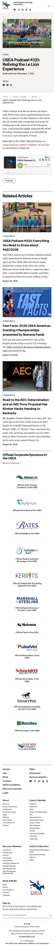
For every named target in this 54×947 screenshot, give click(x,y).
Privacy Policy (35, 926)
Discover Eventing (12, 789)
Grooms (6, 855)
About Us (6, 804)
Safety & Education (39, 846)
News (34, 97)
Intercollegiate (34, 825)
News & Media (10, 881)
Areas (5, 815)
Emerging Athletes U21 (11, 863)
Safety (31, 860)
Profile (6, 55)
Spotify (23, 145)
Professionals (7, 852)
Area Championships (37, 833)
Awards (32, 831)
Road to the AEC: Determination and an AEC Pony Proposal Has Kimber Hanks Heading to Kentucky (26, 406)
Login (5, 793)
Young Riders (7, 860)
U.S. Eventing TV (9, 890)
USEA (5, 97)
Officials (32, 857)
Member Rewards (9, 866)
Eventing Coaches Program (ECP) (39, 851)
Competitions (9, 236)
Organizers (33, 839)
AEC (31, 815)
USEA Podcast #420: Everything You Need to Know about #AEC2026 (26, 245)
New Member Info (9, 868)
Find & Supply (29, 940)
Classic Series (34, 823)
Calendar (32, 804)
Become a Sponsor (11, 463)
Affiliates (6, 817)
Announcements (38, 777)
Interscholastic (34, 828)
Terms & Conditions (21, 926)
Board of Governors (10, 806)
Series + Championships (38, 812)
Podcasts (6, 892)
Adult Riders (7, 858)
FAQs (32, 769)
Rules (31, 809)
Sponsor (6, 825)
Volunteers (33, 836)
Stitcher (45, 145)
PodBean (32, 145)
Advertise (6, 895)
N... (24, 351)
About (6, 800)
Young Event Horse (36, 820)
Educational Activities (37, 854)
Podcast (9, 181)
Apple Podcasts (10, 145)
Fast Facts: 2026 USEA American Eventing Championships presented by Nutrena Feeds (27, 330)
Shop (5, 777)
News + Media (20, 97)
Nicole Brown (11, 74)
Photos (5, 887)
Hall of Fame (7, 820)
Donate (6, 769)
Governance (7, 809)
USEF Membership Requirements (9, 872)
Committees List (9, 823)
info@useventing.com (27, 936)
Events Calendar (37, 800)
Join (5, 773)
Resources (34, 773)
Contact (7, 781)
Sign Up (6, 903)
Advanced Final (35, 817)
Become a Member (12, 846)
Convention (7, 850)
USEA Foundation (11, 785)
